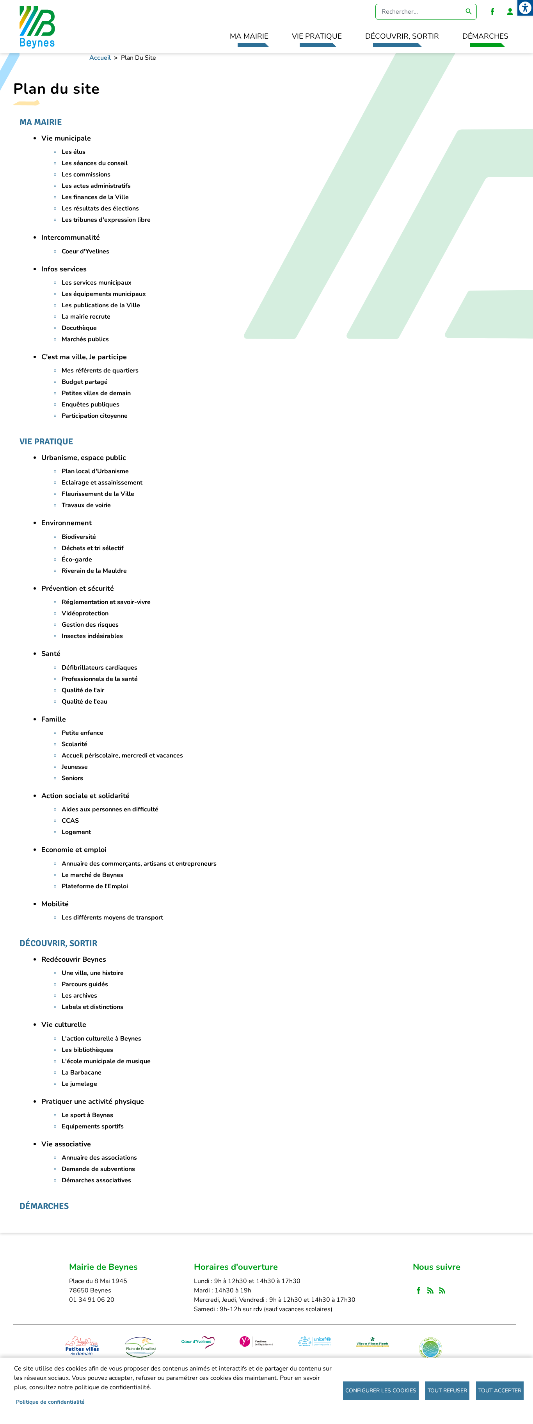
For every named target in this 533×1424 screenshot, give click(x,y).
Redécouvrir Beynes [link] (73, 959)
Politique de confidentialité (50, 1402)
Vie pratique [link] (317, 36)
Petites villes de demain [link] (96, 393)
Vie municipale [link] (66, 138)
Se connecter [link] (510, 12)
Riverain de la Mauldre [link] (94, 571)
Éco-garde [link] (77, 559)
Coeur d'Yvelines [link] (85, 251)
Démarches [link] (485, 36)
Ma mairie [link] (249, 36)
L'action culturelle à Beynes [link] (101, 1038)
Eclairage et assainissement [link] (102, 482)
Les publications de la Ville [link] (101, 305)
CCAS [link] (70, 820)
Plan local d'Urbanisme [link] (95, 471)
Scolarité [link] (74, 744)
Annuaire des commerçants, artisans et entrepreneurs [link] (139, 863)
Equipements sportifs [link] (93, 1126)
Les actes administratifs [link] (96, 186)
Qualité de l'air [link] (83, 690)
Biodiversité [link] (79, 537)
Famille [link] (53, 719)
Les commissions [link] (86, 174)
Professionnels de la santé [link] (100, 679)
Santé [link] (50, 653)
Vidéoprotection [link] (85, 613)
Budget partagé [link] (85, 382)
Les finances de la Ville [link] (95, 197)
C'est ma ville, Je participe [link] (84, 357)
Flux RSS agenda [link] (442, 1291)
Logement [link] (76, 832)
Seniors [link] (72, 778)
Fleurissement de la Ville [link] (98, 494)
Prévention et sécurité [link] (77, 588)
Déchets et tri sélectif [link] (93, 548)
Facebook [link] (492, 12)
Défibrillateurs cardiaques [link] (99, 667)
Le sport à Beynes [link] (87, 1115)
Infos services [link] (64, 269)
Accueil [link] (100, 57)
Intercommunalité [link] (70, 237)
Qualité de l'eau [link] (84, 701)
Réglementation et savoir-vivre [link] (106, 602)
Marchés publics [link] (85, 339)
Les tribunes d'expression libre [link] (106, 220)
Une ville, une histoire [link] (93, 973)
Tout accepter (499, 1390)
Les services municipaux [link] (96, 282)
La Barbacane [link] (81, 1072)
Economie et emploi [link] (74, 849)
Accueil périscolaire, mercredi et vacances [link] (122, 755)
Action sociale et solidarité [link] (85, 795)
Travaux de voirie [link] (86, 505)
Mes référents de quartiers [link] (100, 370)
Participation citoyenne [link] (95, 416)
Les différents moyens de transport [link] (112, 917)
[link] (525, 8)
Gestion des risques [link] (90, 624)
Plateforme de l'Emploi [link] (95, 886)
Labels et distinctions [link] (92, 1007)
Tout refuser (447, 1390)
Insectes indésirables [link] (92, 636)
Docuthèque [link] (79, 328)
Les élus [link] (73, 152)
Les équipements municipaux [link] (104, 294)
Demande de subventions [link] (98, 1169)
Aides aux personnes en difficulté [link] (110, 809)
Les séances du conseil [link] (95, 163)
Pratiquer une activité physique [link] (92, 1101)
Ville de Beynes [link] (36, 26)
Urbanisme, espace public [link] (83, 457)
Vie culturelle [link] (63, 1024)
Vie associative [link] (66, 1144)
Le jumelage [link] (79, 1084)
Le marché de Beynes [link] (92, 875)
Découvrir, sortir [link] (402, 36)
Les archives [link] (79, 995)
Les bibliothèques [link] (87, 1050)
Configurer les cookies (380, 1390)
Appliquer (469, 12)
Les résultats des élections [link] (100, 208)
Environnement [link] (66, 523)
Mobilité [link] (55, 904)
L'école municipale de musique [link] (106, 1061)
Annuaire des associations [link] (99, 1157)
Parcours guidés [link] (85, 984)
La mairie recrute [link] (86, 316)
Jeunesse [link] (75, 767)
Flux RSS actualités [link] (430, 1291)
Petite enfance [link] (82, 733)
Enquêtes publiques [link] (90, 404)
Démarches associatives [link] (96, 1180)
